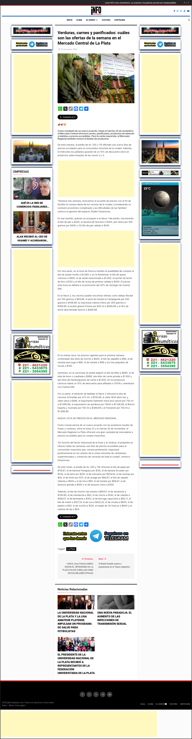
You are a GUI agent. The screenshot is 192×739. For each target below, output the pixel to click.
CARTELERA (119, 20)
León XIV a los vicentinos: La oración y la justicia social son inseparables (140, 3)
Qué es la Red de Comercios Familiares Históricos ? (32, 206)
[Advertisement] (31, 94)
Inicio (69, 20)
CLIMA (79, 20)
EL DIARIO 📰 (92, 20)
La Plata (71, 549)
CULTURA (106, 20)
